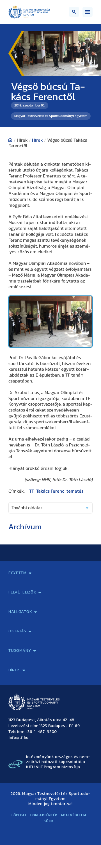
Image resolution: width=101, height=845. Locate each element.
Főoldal (19, 815)
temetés (74, 491)
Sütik (49, 821)
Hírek (37, 140)
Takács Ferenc (50, 491)
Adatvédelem (73, 815)
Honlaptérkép (43, 815)
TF (31, 491)
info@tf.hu (18, 738)
